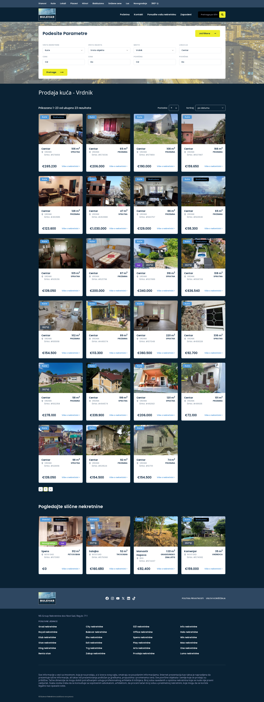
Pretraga (51, 72)
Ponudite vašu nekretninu (161, 14)
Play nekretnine (141, 642)
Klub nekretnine (47, 637)
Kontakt (138, 14)
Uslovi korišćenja (216, 598)
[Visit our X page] (123, 598)
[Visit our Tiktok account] (134, 598)
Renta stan (44, 653)
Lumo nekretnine (189, 653)
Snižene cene (115, 3)
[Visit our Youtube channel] (117, 598)
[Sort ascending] (171, 107)
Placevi (74, 3)
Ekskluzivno (98, 3)
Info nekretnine (188, 626)
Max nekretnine (188, 642)
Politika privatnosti (193, 598)
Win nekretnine (188, 637)
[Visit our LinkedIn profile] (128, 598)
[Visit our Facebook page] (107, 598)
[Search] (222, 14)
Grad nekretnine (47, 626)
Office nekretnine (143, 632)
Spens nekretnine (142, 637)
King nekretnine (47, 648)
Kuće (53, 3)
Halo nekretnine (189, 632)
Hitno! (85, 3)
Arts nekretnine (141, 648)
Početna (125, 14)
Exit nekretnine (94, 642)
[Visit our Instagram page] (112, 598)
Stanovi (42, 3)
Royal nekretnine (47, 632)
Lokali (63, 3)
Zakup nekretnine (95, 653)
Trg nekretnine (94, 648)
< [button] (41, 489)
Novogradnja (140, 3)
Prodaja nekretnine (144, 653)
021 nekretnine (141, 626)
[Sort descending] (176, 107)
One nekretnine (188, 648)
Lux (127, 3)
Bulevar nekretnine (96, 632)
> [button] (50, 489)
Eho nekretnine (94, 637)
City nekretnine (94, 626)
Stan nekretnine (47, 642)
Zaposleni (185, 14)
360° (153, 3)
